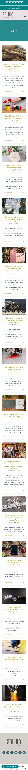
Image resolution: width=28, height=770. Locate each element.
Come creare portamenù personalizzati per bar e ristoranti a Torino (12, 549)
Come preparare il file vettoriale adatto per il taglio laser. (12, 647)
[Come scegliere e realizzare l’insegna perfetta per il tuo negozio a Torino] (14, 504)
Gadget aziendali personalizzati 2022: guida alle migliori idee (12, 596)
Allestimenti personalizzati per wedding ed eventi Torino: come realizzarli (12, 255)
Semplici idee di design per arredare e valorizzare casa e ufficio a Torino (12, 105)
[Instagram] (7, 752)
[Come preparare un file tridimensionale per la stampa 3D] (14, 693)
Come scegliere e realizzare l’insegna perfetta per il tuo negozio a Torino (12, 504)
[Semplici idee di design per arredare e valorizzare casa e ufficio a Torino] (14, 105)
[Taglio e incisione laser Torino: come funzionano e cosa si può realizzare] (14, 53)
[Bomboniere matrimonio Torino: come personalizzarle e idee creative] (14, 307)
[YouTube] (16, 752)
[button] (10, 766)
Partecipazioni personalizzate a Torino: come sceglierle (12, 403)
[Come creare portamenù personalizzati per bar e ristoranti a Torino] (14, 549)
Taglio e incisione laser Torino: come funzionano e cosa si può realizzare (12, 53)
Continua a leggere (8, 91)
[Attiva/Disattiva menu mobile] (25, 16)
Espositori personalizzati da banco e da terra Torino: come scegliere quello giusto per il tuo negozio (12, 450)
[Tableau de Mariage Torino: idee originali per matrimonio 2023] (14, 206)
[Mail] (24, 752)
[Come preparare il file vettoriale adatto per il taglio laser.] (14, 647)
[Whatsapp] (3, 752)
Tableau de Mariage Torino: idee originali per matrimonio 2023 (12, 206)
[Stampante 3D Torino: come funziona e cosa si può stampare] (14, 356)
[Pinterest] (20, 752)
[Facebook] (12, 752)
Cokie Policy (22, 768)
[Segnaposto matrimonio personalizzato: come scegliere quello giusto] (14, 154)
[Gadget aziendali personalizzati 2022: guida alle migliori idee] (14, 596)
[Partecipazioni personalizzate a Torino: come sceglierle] (14, 403)
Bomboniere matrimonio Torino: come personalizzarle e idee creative (12, 307)
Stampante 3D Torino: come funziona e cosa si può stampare (12, 356)
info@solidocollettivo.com (14, 8)
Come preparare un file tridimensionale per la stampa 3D (12, 693)
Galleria (16, 53)
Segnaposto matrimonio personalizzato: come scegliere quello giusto (12, 154)
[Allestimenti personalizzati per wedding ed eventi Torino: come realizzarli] (14, 255)
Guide (18, 71)
